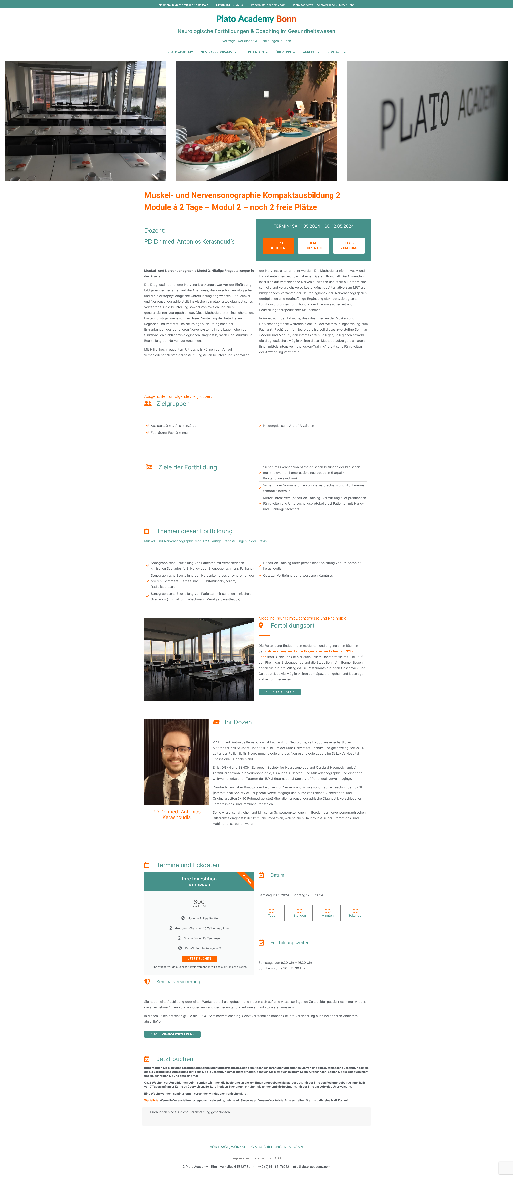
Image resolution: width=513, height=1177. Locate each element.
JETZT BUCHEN (199, 959)
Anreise (309, 52)
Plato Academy (180, 52)
